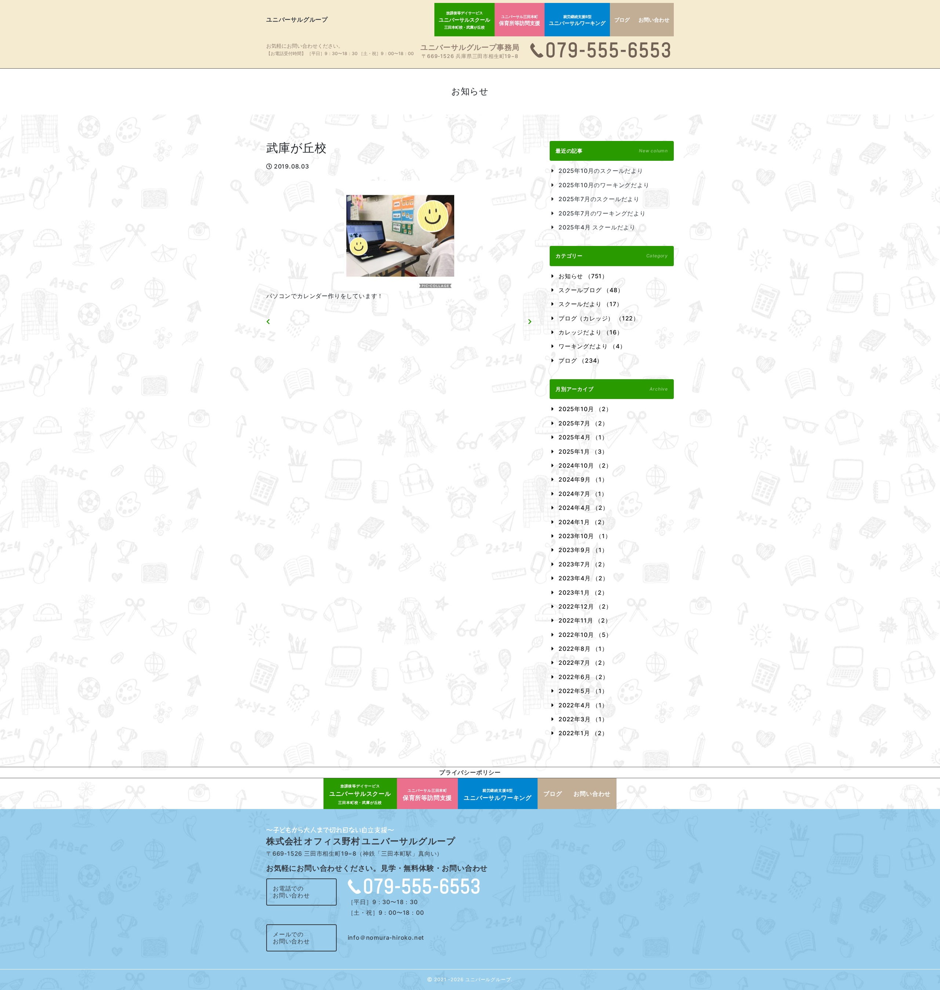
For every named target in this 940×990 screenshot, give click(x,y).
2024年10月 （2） (585, 465)
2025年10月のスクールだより (600, 170)
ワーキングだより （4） (592, 346)
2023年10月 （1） (584, 536)
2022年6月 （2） (583, 677)
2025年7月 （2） (583, 423)
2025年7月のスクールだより (599, 199)
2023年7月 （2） (583, 564)
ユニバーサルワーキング (577, 20)
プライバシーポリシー (470, 772)
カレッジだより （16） (590, 332)
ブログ (622, 20)
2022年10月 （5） (585, 634)
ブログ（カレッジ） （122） (598, 318)
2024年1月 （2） (583, 522)
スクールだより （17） (590, 304)
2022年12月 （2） (585, 606)
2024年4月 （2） (583, 507)
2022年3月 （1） (583, 719)
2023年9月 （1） (583, 550)
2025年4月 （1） (583, 437)
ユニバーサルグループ (297, 19)
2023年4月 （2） (583, 578)
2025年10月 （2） (585, 409)
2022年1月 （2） (583, 733)
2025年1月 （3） (583, 451)
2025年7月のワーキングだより (602, 213)
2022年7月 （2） (583, 662)
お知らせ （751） (583, 276)
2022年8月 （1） (583, 648)
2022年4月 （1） (583, 705)
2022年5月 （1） (583, 691)
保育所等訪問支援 (519, 20)
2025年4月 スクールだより (597, 227)
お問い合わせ (654, 20)
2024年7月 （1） (583, 493)
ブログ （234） (580, 360)
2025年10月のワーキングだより (604, 185)
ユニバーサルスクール (464, 20)
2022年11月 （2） (584, 620)
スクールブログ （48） (591, 290)
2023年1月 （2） (583, 592)
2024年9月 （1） (583, 479)
